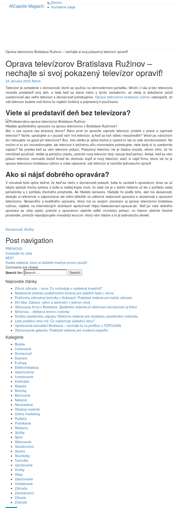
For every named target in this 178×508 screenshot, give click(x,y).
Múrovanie (22, 395)
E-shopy (21, 362)
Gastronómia (24, 372)
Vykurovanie (24, 479)
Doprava (21, 358)
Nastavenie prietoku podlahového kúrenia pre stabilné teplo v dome (64, 293)
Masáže (20, 386)
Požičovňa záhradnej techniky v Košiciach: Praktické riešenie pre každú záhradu (73, 297)
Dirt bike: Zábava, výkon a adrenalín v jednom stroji (52, 302)
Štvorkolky (22, 455)
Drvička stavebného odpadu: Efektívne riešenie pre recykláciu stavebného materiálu (76, 316)
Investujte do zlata (19, 251)
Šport (19, 437)
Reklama (21, 427)
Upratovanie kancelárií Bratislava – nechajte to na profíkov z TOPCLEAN (68, 325)
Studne (20, 451)
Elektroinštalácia (27, 367)
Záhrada (21, 488)
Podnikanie (23, 423)
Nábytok (21, 400)
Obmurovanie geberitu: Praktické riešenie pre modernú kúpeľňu (61, 330)
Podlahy (21, 418)
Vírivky (20, 469)
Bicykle (20, 344)
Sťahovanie (23, 441)
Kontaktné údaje (63, 7)
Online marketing (27, 414)
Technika (21, 460)
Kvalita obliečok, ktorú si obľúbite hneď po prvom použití (46, 260)
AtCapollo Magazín (26, 6)
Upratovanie (24, 465)
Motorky (21, 390)
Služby (29, 229)
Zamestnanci (24, 493)
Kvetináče (22, 381)
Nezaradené (24, 404)
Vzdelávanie (24, 483)
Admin (36, 81)
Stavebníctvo (24, 446)
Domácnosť (14, 229)
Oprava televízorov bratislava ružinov (122, 97)
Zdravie (20, 497)
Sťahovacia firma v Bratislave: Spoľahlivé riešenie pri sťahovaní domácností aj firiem (76, 307)
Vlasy (19, 474)
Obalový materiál (27, 409)
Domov (56, 2)
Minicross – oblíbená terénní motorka (42, 311)
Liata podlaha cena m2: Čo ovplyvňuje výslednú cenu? (55, 321)
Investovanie (24, 376)
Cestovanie (23, 348)
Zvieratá (21, 502)
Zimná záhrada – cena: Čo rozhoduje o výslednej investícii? (58, 288)
